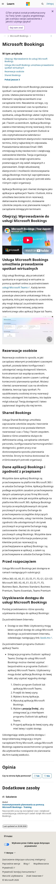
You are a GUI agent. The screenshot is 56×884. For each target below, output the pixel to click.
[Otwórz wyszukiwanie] (42, 3)
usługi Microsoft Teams (15, 287)
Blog (26, 863)
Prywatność (7, 867)
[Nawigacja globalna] (3, 3)
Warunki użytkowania (12, 875)
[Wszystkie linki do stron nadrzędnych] (4, 36)
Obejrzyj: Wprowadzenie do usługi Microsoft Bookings (26, 60)
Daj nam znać (16, 27)
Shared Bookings (13, 75)
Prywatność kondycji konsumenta (18, 871)
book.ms (45, 637)
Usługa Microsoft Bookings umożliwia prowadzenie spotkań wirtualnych (29, 66)
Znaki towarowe (33, 875)
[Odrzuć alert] (52, 11)
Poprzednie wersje (11, 863)
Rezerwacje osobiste (14, 71)
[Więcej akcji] (51, 36)
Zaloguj (50, 3)
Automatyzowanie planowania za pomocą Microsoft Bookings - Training (23, 805)
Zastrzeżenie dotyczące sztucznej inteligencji (24, 859)
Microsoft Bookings (19, 36)
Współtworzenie (41, 863)
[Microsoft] (28, 4)
